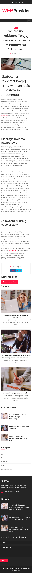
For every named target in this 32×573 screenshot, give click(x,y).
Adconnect (4, 115)
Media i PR (4, 462)
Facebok (13, 270)
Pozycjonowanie (6, 458)
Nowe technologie (6, 469)
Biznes (16, 28)
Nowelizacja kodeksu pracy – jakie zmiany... (16, 355)
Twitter (20, 270)
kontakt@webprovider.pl (12, 491)
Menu (29, 20)
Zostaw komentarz (9, 282)
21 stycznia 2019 (17, 53)
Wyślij (4, 561)
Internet (3, 465)
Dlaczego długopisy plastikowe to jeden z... (16, 393)
